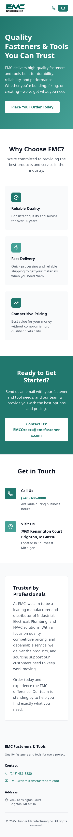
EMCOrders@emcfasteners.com (34, 781)
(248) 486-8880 (33, 498)
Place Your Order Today (32, 107)
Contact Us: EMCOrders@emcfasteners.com (36, 430)
